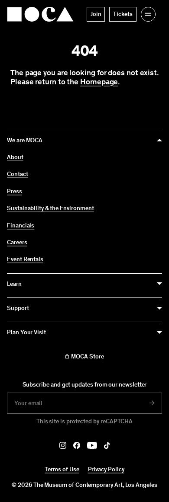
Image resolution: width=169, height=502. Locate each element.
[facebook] (76, 445)
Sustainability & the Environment (50, 208)
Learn (14, 284)
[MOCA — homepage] (40, 14)
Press (14, 191)
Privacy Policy (106, 469)
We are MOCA (24, 140)
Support (18, 308)
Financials (20, 225)
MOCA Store (87, 356)
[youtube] (92, 445)
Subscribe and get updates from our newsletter (85, 384)
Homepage (99, 81)
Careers (17, 242)
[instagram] (62, 445)
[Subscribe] (152, 403)
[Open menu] (148, 14)
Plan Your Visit (26, 332)
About (15, 157)
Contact (17, 174)
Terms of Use (62, 469)
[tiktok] (107, 445)
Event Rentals (25, 259)
